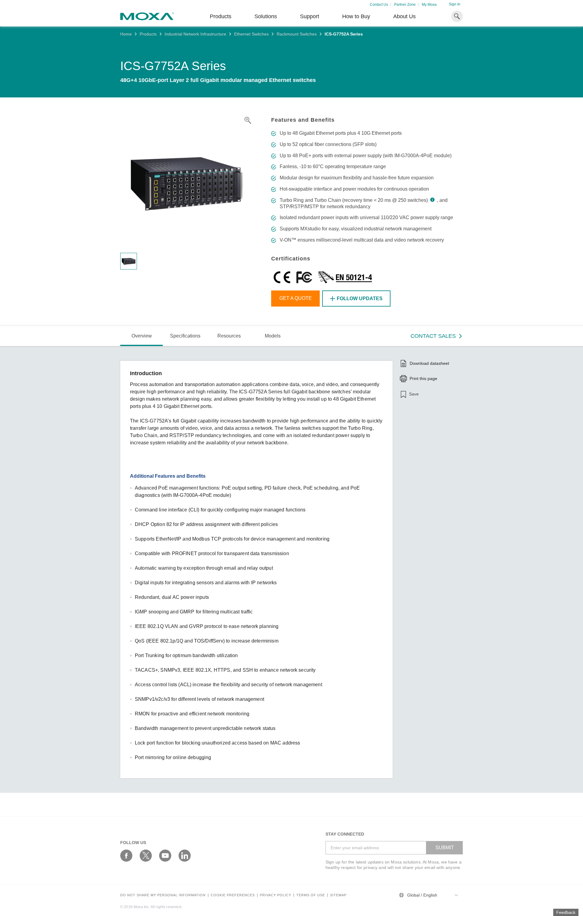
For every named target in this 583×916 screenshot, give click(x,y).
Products (148, 34)
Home (126, 34)
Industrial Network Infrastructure (195, 34)
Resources (229, 335)
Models (273, 335)
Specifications (185, 335)
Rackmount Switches (297, 34)
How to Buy (356, 16)
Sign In (454, 4)
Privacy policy (275, 895)
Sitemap (338, 895)
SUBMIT (444, 847)
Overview (141, 335)
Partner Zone (405, 4)
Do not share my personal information (163, 895)
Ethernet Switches (251, 34)
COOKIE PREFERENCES (233, 895)
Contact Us (379, 4)
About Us (404, 16)
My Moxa (429, 4)
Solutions (265, 16)
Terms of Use (310, 895)
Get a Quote (295, 298)
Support (309, 16)
